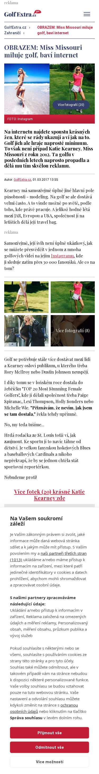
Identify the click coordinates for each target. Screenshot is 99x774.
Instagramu (62, 255)
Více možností (49, 762)
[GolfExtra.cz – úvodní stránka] (22, 13)
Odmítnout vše (49, 747)
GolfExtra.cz (22, 180)
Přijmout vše (49, 733)
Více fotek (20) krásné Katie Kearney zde (49, 494)
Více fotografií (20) (71, 105)
